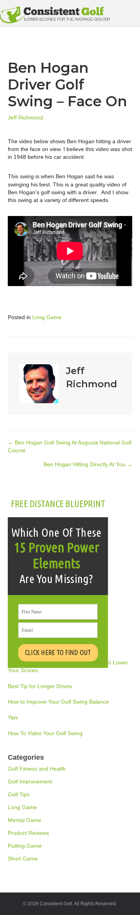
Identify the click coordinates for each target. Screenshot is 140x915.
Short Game (23, 858)
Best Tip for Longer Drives (40, 686)
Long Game (46, 317)
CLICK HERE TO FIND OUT (58, 652)
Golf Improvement (30, 781)
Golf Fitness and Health (37, 769)
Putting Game (25, 846)
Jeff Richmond (25, 117)
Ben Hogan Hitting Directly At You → (88, 464)
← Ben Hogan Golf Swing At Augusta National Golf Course (69, 446)
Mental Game (24, 820)
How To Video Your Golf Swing (45, 733)
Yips (13, 717)
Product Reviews (28, 833)
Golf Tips (19, 794)
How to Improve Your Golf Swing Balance (58, 702)
